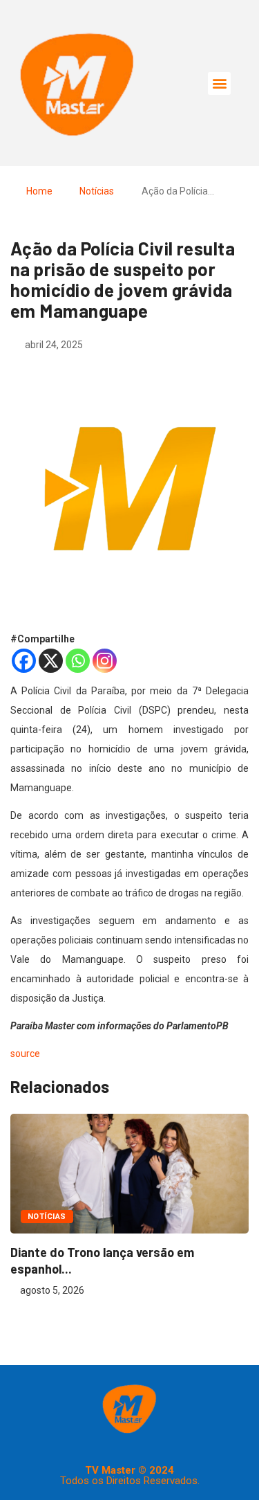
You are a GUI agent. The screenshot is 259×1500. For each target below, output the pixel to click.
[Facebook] (24, 661)
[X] (51, 661)
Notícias (96, 191)
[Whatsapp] (78, 661)
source (25, 1053)
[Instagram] (105, 661)
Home (39, 191)
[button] (219, 83)
